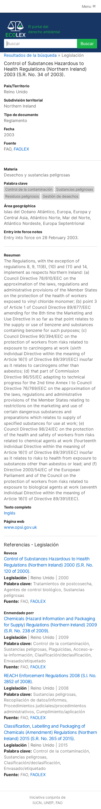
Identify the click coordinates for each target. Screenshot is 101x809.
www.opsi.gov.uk (20, 527)
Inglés (9, 513)
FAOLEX (21, 149)
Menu (87, 6)
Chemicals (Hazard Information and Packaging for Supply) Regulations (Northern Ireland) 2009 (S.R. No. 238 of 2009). (50, 625)
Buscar (87, 43)
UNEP (49, 802)
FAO (59, 802)
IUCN (37, 802)
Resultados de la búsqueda (30, 55)
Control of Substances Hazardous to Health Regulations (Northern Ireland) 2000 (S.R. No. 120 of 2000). (48, 565)
